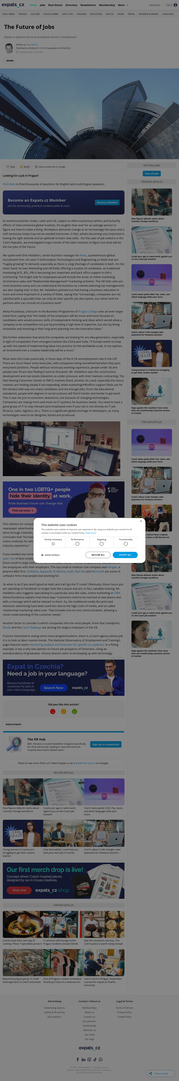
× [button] (141, 521)
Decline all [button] (98, 554)
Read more (91, 532)
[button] (50, 555)
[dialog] (89, 540)
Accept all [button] (125, 554)
